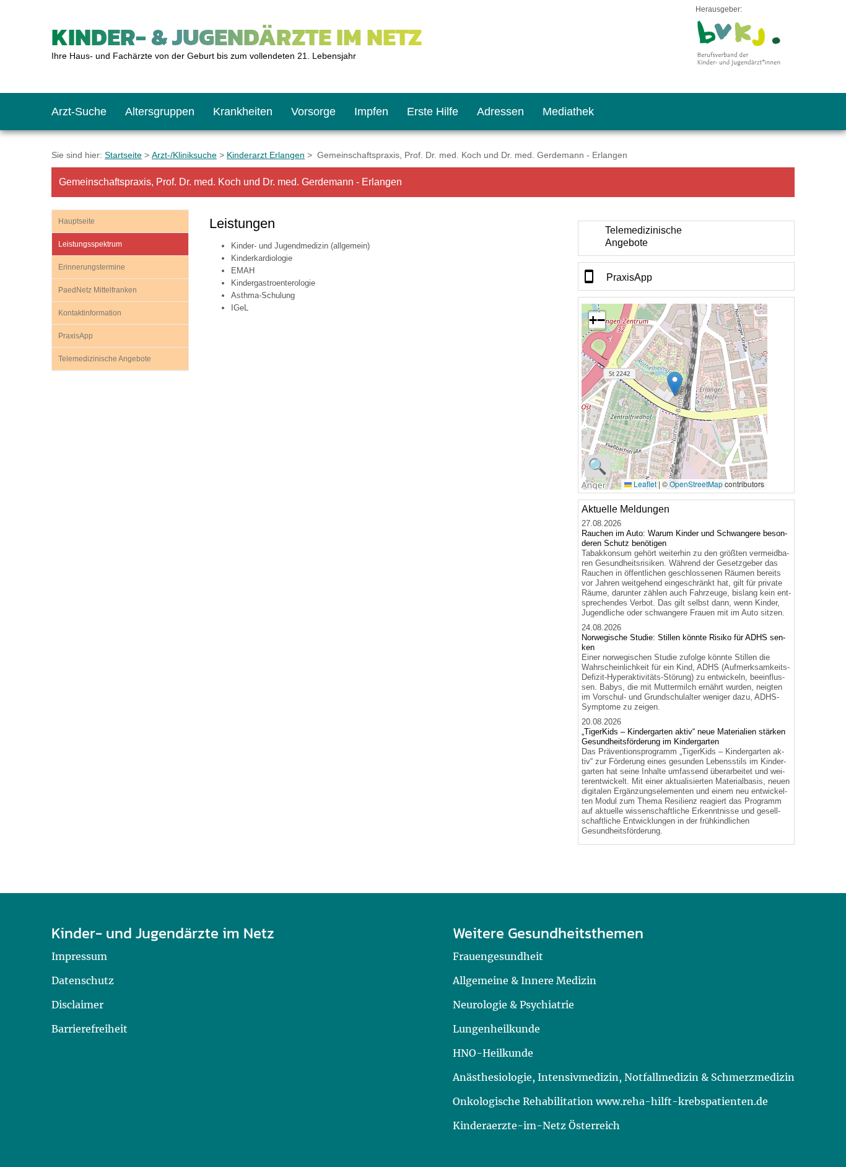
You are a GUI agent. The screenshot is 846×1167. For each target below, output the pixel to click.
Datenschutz (82, 980)
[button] (674, 384)
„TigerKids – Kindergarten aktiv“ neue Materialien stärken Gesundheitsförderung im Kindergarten (683, 736)
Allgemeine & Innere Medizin (524, 980)
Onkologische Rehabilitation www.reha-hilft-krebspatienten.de (610, 1101)
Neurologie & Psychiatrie (513, 1004)
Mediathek (568, 111)
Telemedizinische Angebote (104, 359)
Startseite (123, 155)
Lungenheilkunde (496, 1029)
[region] (686, 238)
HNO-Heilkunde (493, 1053)
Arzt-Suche (79, 111)
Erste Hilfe (432, 111)
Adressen (500, 111)
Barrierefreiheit (89, 1029)
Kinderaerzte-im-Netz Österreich (536, 1125)
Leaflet (644, 483)
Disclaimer (77, 1004)
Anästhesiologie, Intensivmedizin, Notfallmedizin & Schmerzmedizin (624, 1077)
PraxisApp (75, 336)
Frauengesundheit (498, 956)
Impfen (371, 111)
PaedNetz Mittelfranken (97, 290)
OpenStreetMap (696, 483)
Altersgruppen (159, 111)
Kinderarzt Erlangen (266, 155)
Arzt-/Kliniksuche (184, 155)
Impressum (79, 956)
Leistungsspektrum (90, 244)
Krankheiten (243, 111)
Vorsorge (313, 111)
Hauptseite (76, 221)
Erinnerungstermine (91, 267)
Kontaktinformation (89, 313)
